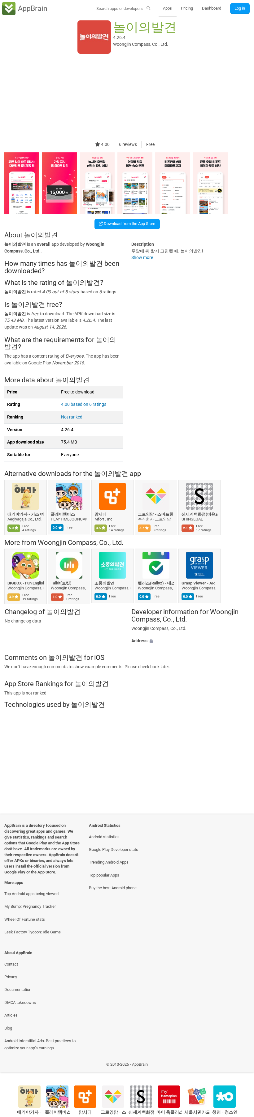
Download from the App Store (129, 223)
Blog (8, 1028)
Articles (11, 1015)
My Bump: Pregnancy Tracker (30, 906)
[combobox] (119, 8)
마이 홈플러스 (169, 1112)
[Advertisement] (126, 98)
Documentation (17, 989)
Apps (167, 8)
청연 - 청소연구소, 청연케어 (224, 1112)
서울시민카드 (196, 1112)
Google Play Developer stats (113, 849)
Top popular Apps (104, 875)
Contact (11, 964)
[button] (190, 641)
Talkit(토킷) (61, 583)
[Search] (148, 8)
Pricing (187, 8)
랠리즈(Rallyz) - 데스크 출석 (156, 583)
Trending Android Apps (109, 862)
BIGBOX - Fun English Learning (25, 583)
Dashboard (211, 8)
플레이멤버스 (63, 514)
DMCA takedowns (20, 1002)
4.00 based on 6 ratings (83, 404)
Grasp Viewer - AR (198, 583)
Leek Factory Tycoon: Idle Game (32, 932)
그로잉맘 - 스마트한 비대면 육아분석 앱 (156, 514)
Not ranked (71, 417)
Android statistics (104, 837)
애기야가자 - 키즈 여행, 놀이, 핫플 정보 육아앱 (25, 514)
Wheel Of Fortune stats (24, 919)
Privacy (10, 977)
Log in (239, 8)
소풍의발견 (104, 583)
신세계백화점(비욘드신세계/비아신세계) (200, 514)
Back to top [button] (240, 1066)
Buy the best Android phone (113, 888)
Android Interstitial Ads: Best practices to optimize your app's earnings (40, 1044)
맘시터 (100, 514)
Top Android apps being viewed (31, 893)
